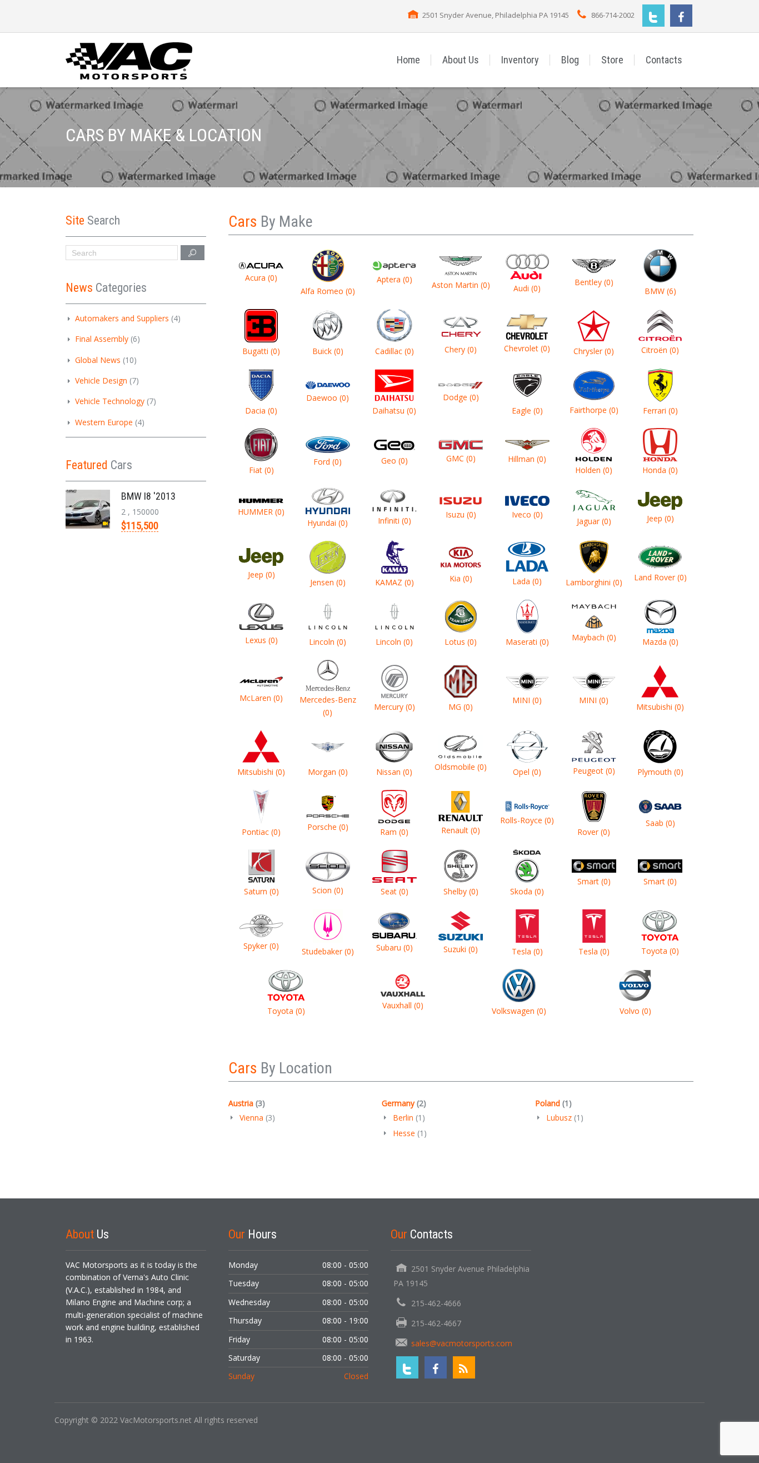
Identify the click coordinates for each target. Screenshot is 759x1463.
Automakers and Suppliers (122, 318)
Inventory (520, 60)
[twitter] (653, 15)
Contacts (664, 60)
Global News (98, 360)
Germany (398, 1103)
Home (408, 60)
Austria (240, 1103)
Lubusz (559, 1117)
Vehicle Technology (109, 401)
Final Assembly (101, 339)
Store (612, 60)
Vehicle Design (101, 380)
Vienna (251, 1117)
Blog (570, 60)
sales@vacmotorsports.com (461, 1343)
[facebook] (681, 15)
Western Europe (104, 422)
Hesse (404, 1133)
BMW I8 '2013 (148, 496)
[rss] (464, 1367)
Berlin (403, 1117)
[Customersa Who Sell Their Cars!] (129, 59)
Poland (547, 1103)
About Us (460, 60)
